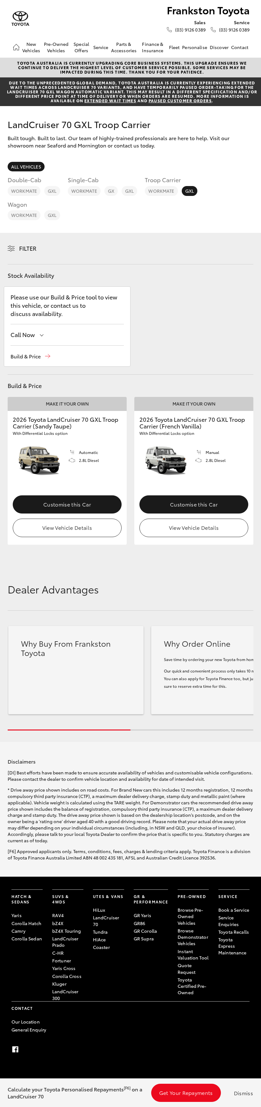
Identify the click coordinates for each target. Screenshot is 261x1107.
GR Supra (144, 938)
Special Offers (81, 47)
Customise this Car (67, 504)
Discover (219, 47)
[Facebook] (15, 1049)
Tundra (100, 932)
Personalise (194, 47)
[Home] (16, 47)
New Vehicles (31, 47)
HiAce (99, 939)
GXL (52, 191)
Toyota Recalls (233, 932)
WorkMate (24, 191)
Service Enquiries (228, 920)
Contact (239, 47)
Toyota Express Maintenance (232, 946)
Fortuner (61, 960)
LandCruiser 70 (106, 920)
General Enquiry (28, 1029)
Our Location (25, 1021)
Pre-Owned (192, 896)
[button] (30, 356)
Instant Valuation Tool (193, 954)
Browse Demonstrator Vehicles (193, 937)
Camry (18, 931)
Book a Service (233, 910)
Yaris (16, 915)
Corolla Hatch (26, 923)
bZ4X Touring (66, 931)
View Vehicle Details (67, 527)
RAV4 (58, 915)
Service (101, 47)
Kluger (59, 984)
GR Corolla (145, 931)
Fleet (174, 47)
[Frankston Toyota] (20, 18)
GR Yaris (142, 915)
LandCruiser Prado (65, 941)
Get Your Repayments (186, 1092)
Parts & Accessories (124, 47)
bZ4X (58, 923)
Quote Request (186, 968)
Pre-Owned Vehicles (56, 47)
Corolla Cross (66, 976)
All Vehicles (26, 166)
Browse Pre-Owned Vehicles (190, 916)
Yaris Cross (64, 968)
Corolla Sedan (26, 938)
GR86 (139, 923)
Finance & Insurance (152, 47)
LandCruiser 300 (65, 994)
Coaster (101, 947)
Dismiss (243, 1092)
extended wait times (110, 100)
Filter (28, 248)
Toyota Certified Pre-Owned (192, 986)
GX (111, 191)
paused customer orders (180, 100)
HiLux (99, 910)
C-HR (58, 953)
